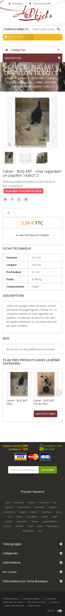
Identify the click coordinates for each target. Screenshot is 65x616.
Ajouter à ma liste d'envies (34, 235)
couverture (9, 512)
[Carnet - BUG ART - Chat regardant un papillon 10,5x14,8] (19, 384)
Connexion (17, 3)
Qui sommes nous (36, 602)
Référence (8, 181)
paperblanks (50, 521)
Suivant (49, 145)
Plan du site (34, 605)
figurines (46, 512)
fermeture (28, 530)
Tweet (5, 199)
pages (22, 512)
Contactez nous (11, 598)
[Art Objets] (32, 13)
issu (10, 516)
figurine (9, 507)
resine (31, 502)
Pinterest (25, 199)
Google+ (18, 199)
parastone (24, 507)
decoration (53, 526)
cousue (7, 526)
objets (34, 512)
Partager (12, 199)
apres (59, 512)
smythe (9, 521)
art (54, 502)
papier (52, 507)
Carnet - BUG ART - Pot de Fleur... (44, 402)
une (7, 502)
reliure (34, 521)
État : (5, 186)
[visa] (51, 610)
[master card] (59, 610)
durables (32, 516)
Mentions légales (31, 598)
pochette (22, 521)
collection (39, 507)
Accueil (9, 78)
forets (19, 516)
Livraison (55, 602)
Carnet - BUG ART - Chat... (17, 402)
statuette (19, 502)
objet (30, 526)
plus (40, 526)
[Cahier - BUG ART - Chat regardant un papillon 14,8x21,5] (9, 157)
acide (45, 516)
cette (54, 516)
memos (19, 526)
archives (44, 502)
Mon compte (10, 572)
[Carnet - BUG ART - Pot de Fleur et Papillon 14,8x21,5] (45, 384)
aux (40, 530)
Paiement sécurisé (14, 605)
